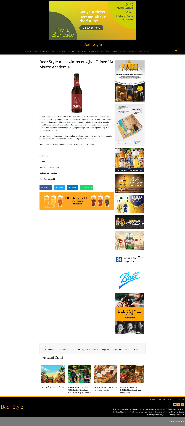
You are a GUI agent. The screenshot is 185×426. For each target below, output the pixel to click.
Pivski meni (66, 51)
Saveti (74, 51)
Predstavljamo (93, 51)
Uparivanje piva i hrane (119, 51)
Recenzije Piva (56, 51)
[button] (176, 51)
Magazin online (144, 51)
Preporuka (34, 51)
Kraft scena (81, 51)
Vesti (27, 51)
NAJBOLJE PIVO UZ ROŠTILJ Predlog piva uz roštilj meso (130, 390)
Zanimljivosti (44, 51)
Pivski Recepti (104, 51)
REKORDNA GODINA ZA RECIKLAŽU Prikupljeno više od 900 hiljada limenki (79, 390)
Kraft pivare (133, 51)
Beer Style (92, 44)
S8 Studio (181, 421)
